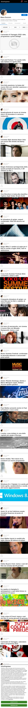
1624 (26, 670)
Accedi (25, 1)
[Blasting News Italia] (5, 1)
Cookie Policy (10, 699)
